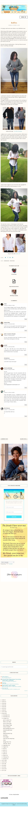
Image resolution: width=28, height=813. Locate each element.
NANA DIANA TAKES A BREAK (8, 685)
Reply (26, 319)
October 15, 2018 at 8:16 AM (9, 324)
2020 (3, 710)
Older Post (23, 438)
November (5, 716)
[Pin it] (13, 257)
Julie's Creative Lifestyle (9, 333)
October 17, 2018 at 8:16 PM (9, 409)
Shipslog (4, 683)
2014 (3, 765)
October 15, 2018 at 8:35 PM (9, 359)
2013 (3, 767)
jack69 (5, 345)
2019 (3, 711)
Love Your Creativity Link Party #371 (9, 681)
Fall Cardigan (6, 736)
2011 (3, 770)
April (4, 753)
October (5, 718)
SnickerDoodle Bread (7, 730)
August (4, 746)
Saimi (5, 303)
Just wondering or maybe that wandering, (10, 684)
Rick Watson (7, 408)
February (5, 757)
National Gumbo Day (7, 733)
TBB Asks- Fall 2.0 (7, 743)
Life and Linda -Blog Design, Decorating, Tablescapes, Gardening (11, 680)
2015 (3, 763)
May (4, 752)
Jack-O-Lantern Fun (7, 720)
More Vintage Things (7, 725)
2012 (3, 768)
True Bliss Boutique (18, 131)
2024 (3, 703)
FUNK (4, 740)
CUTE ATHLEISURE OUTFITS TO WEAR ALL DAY (11, 689)
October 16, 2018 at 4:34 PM (9, 369)
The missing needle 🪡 (6, 677)
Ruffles (4, 731)
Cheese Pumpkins (7, 726)
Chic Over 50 (5, 688)
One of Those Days (7, 723)
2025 (3, 701)
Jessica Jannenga (8, 368)
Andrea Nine (7, 322)
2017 (3, 760)
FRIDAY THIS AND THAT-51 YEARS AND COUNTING (11, 686)
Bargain (6, 260)
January (4, 758)
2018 (3, 713)
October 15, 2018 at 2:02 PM (9, 335)
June (4, 750)
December (5, 715)
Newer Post (5, 438)
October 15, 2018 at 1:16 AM (9, 305)
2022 (3, 706)
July (4, 748)
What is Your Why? (7, 721)
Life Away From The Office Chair (10, 803)
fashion (12, 260)
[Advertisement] (14, 599)
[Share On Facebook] (8, 257)
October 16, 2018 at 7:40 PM (9, 392)
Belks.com (18, 253)
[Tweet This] (5, 257)
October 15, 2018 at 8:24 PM (9, 346)
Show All (25, 690)
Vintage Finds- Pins (7, 741)
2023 (3, 705)
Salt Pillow (5, 735)
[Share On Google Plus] (10, 257)
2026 (3, 700)
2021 (3, 708)
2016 (3, 762)
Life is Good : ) (5, 676)
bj (4, 391)
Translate (11, 563)
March (4, 755)
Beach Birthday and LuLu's (8, 728)
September (5, 745)
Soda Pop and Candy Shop (8, 738)
